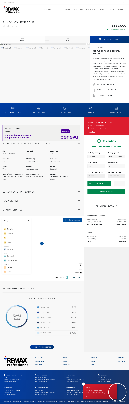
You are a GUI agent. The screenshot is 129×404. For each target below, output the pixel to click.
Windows (6, 159)
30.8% (73, 328)
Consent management (102, 401)
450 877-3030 (74, 394)
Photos (22, 40)
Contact (121, 9)
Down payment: (113, 153)
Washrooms (64, 112)
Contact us (10, 2)
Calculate (100, 183)
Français (121, 361)
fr (124, 2)
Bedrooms (13, 112)
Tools (65, 361)
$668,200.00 (121, 224)
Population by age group (42, 299)
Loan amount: (92, 162)
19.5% (73, 323)
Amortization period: (95, 172)
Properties (49, 9)
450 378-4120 (11, 382)
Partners (94, 357)
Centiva (122, 401)
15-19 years (45, 312)
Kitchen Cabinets (32, 174)
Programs (66, 364)
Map (67, 41)
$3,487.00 (122, 236)
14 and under (46, 307)
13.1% (74, 307)
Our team (78, 9)
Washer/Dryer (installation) (13, 174)
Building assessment (93, 222)
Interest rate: (113, 162)
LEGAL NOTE (105, 191)
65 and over (45, 333)
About (65, 357)
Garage (90, 112)
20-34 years (45, 317)
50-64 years (45, 328)
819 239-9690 (74, 382)
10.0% (73, 318)
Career (102, 9)
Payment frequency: (115, 172)
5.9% (74, 312)
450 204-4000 (106, 382)
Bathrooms (39, 112)
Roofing (29, 166)
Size (4, 151)
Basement (53, 174)
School (88, 239)
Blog (111, 9)
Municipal (89, 236)
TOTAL (89, 241)
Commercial (64, 9)
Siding (5, 166)
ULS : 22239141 (98, 48)
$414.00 (123, 239)
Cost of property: (93, 153)
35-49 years (45, 322)
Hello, (88, 387)
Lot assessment (91, 219)
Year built (29, 151)
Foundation (54, 159)
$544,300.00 (121, 222)
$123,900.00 (122, 219)
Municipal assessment (94, 224)
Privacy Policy (81, 401)
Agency (89, 9)
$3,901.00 (122, 241)
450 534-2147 (11, 394)
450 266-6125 (42, 382)
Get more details (111, 39)
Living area (54, 151)
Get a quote (65, 131)
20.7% (73, 333)
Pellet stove (116, 112)
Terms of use (91, 401)
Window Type (31, 159)
